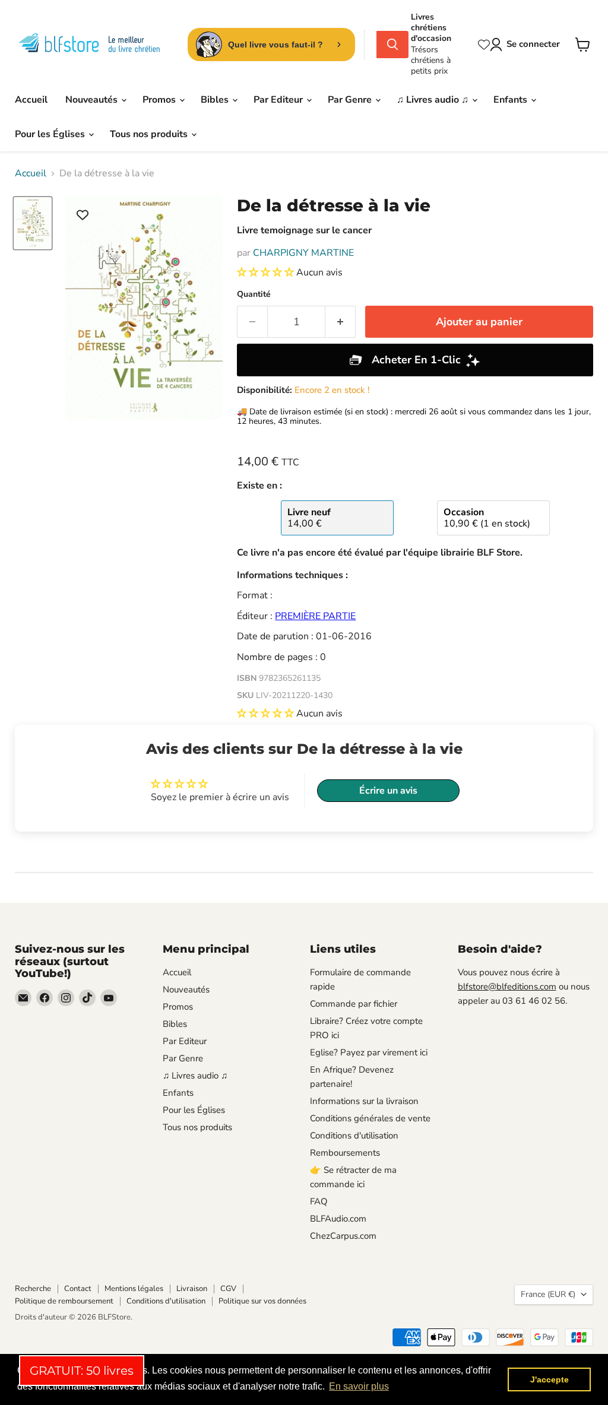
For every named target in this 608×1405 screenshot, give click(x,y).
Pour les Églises (51, 134)
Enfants (511, 99)
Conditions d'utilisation (354, 1135)
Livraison (191, 1288)
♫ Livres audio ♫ (434, 99)
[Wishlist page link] (484, 44)
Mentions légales (133, 1288)
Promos (160, 99)
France (548, 1294)
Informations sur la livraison (364, 1101)
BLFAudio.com (338, 1219)
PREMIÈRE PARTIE (315, 616)
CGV (228, 1288)
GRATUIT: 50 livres (82, 1370)
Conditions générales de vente (370, 1118)
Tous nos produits (150, 134)
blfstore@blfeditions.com (507, 986)
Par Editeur (279, 99)
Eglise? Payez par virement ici (369, 1052)
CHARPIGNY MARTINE (303, 252)
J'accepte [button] (549, 1379)
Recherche (33, 1288)
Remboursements (345, 1153)
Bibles (216, 99)
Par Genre (351, 99)
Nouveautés (92, 99)
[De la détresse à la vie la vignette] (33, 223)
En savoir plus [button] (359, 1386)
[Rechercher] (392, 44)
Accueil (31, 99)
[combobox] (370, 44)
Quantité (254, 294)
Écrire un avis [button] (388, 790)
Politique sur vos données (262, 1301)
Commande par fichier (353, 1004)
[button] (266, 272)
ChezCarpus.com (343, 1236)
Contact (77, 1288)
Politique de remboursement (64, 1301)
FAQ (319, 1201)
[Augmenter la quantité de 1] (340, 322)
